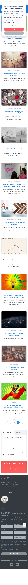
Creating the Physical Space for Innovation (14, 368)
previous (13, 419)
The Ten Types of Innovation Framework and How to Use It (13, 444)
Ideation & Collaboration (14, 108)
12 (14, 422)
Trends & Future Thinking (14, 146)
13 (18, 422)
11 (11, 422)
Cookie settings (14, 25)
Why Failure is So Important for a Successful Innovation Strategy (14, 296)
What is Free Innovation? (14, 149)
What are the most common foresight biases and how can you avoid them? (14, 438)
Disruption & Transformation (14, 330)
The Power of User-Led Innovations (14, 260)
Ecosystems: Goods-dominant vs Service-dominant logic (14, 112)
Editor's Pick (19, 432)
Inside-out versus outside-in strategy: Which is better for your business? (13, 453)
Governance (14, 402)
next (15, 425)
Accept (14, 29)
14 (21, 422)
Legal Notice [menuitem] (10, 506)
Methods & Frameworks (14, 70)
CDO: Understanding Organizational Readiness (14, 223)
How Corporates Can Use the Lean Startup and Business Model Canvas (14, 185)
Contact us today (5, 492)
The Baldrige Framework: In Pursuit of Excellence (14, 74)
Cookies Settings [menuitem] (3, 508)
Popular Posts (7, 432)
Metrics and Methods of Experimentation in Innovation (14, 406)
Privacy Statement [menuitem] (4, 506)
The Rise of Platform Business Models (14, 37)
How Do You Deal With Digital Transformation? (14, 334)
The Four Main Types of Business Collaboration (14, 449)
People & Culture (14, 292)
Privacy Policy (15, 13)
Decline (14, 33)
